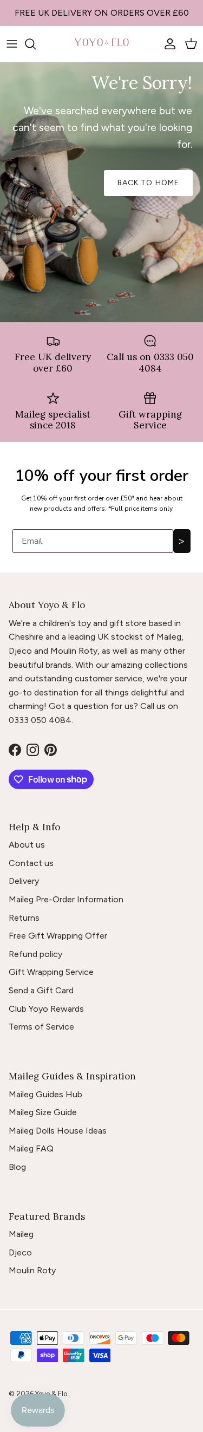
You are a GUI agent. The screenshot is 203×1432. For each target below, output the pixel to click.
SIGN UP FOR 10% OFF (102, 17)
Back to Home (148, 182)
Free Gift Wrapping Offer (58, 935)
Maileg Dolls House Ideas (58, 1130)
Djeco (20, 1252)
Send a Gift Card (41, 990)
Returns (24, 918)
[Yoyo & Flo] (101, 43)
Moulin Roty (32, 1270)
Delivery (24, 881)
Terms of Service (41, 1026)
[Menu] (12, 44)
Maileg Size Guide (43, 1112)
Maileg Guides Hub (45, 1094)
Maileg (21, 1234)
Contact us (31, 863)
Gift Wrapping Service (51, 972)
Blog (17, 1167)
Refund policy (35, 954)
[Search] (36, 44)
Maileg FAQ (31, 1148)
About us (27, 844)
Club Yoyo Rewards (46, 1009)
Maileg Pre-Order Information (66, 899)
